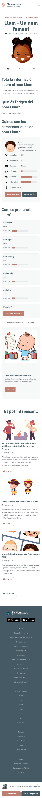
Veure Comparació (31, 793)
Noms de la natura (21, 668)
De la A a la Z (21, 722)
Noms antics (21, 673)
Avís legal (21, 772)
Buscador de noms (21, 633)
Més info (10, 389)
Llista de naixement (21, 682)
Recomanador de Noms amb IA (21, 637)
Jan (21, 713)
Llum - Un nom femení (31, 18)
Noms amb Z (21, 664)
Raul (21, 696)
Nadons (20, 18)
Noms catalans (21, 642)
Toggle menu (40, 5)
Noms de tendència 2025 (21, 660)
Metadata (21, 736)
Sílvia (21, 705)
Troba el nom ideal (10, 18)
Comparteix (28, 194)
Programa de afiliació (21, 768)
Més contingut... (9, 594)
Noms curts (21, 655)
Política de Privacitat (21, 763)
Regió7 (21, 745)
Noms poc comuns (21, 677)
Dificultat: (6, 231)
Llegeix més (7, 471)
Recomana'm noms (13, 194)
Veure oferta (11, 793)
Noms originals (21, 651)
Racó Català (21, 741)
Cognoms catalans (21, 646)
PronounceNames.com (13, 313)
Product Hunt (21, 750)
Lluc (23, 187)
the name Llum (21, 322)
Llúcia (18, 187)
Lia (21, 700)
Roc (21, 718)
